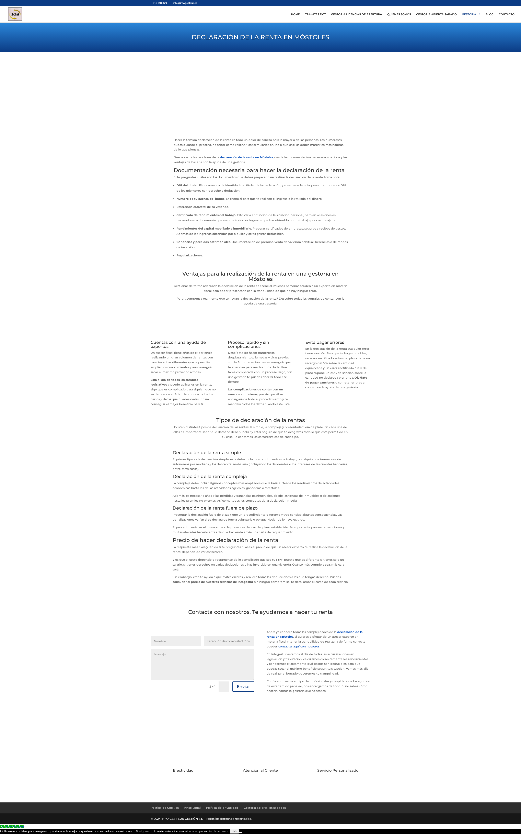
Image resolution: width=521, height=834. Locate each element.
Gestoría (469, 14)
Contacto (506, 14)
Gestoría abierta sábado (436, 14)
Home (295, 14)
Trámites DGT (315, 14)
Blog (490, 14)
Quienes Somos (399, 14)
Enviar (243, 686)
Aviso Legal (192, 808)
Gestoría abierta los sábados (265, 808)
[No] (240, 832)
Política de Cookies (165, 808)
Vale (234, 831)
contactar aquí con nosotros (299, 646)
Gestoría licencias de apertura (356, 14)
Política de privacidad (222, 808)
